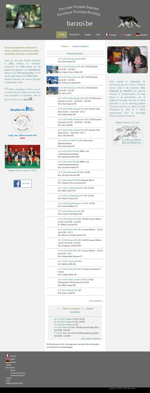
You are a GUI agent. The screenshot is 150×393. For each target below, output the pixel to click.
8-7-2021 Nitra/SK (62, 327)
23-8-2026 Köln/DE (66, 151)
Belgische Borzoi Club (14, 383)
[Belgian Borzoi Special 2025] (22, 168)
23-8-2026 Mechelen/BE (68, 172)
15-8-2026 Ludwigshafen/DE (70, 196)
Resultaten (74, 35)
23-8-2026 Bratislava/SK (69, 67)
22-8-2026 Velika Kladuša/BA (71, 119)
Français (112, 35)
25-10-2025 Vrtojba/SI (64, 322)
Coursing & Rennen (17, 373)
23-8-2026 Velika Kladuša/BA (71, 98)
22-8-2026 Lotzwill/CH (68, 141)
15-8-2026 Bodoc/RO (67, 240)
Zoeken (88, 35)
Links (98, 35)
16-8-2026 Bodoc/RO (67, 219)
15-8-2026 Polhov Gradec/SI (70, 280)
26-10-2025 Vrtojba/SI (64, 319)
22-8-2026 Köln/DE (66, 162)
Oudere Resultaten (17, 375)
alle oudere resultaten (91, 339)
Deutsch (143, 35)
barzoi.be (26, 183)
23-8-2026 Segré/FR (67, 180)
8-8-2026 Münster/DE (67, 290)
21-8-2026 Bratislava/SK (69, 88)
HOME (61, 35)
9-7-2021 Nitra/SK (62, 333)
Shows (12, 370)
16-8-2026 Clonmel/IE (67, 261)
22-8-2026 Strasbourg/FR (69, 59)
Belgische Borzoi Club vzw (127, 123)
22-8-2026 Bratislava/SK (69, 77)
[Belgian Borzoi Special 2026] (22, 140)
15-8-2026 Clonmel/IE (67, 269)
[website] (127, 145)
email (26, 100)
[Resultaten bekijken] (52, 73)
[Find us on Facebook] (17, 187)
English (128, 35)
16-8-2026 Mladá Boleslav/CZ (71, 203)
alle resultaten (96, 301)
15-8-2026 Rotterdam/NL (69, 211)
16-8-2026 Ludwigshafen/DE (70, 188)
